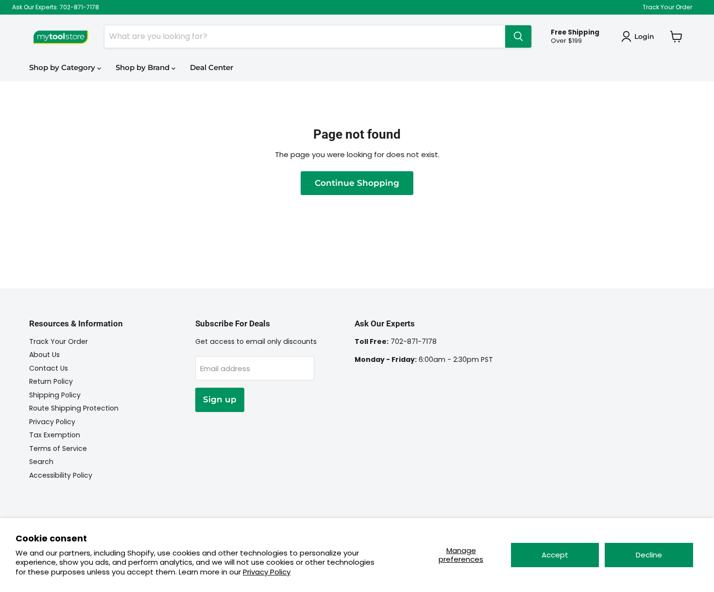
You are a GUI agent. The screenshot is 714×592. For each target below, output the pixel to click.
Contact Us (48, 368)
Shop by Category (63, 67)
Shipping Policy (55, 395)
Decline (649, 555)
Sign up (220, 399)
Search (41, 461)
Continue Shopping (357, 183)
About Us (44, 354)
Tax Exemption (54, 435)
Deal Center (211, 67)
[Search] (518, 36)
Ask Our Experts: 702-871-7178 (55, 7)
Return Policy (51, 381)
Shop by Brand (143, 67)
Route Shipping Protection (74, 408)
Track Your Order (667, 7)
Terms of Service (58, 448)
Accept (555, 555)
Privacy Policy (266, 572)
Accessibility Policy (60, 475)
